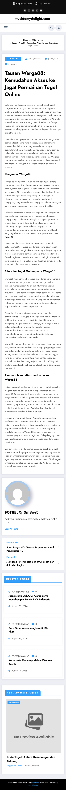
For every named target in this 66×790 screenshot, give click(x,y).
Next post (10, 557)
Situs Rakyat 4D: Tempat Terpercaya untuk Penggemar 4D (30, 549)
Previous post (12, 542)
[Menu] (5, 27)
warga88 (9, 236)
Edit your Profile (49, 519)
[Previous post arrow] (59, 547)
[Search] (51, 27)
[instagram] (37, 10)
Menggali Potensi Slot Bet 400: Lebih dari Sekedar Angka (30, 563)
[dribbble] (33, 10)
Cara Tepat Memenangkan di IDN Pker (28, 629)
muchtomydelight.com (32, 18)
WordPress (35, 782)
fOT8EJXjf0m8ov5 (35, 59)
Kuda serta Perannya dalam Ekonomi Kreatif (30, 662)
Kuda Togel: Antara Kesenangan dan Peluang (30, 759)
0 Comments (12, 64)
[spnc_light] (58, 28)
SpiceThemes (33, 785)
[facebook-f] (25, 10)
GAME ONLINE (12, 59)
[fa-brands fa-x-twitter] (29, 10)
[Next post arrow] (59, 563)
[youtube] (41, 10)
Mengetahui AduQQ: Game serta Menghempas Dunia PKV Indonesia (29, 597)
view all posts (11, 529)
